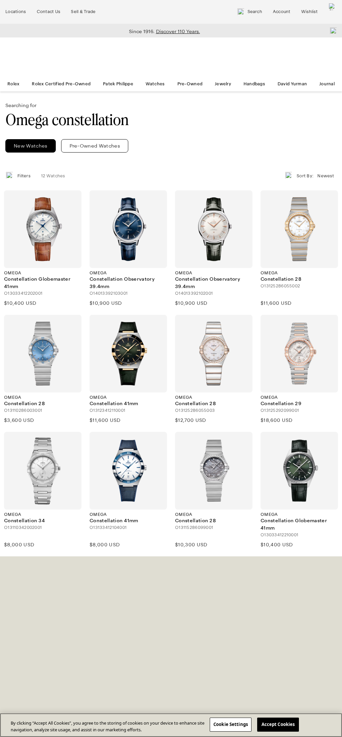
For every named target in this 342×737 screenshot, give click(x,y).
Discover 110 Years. (178, 31)
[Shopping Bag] (332, 12)
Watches (155, 84)
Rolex (13, 84)
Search (254, 11)
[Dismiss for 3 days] (331, 30)
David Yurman (292, 84)
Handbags (254, 84)
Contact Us (48, 11)
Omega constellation (67, 119)
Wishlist (309, 11)
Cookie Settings (230, 724)
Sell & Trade (83, 11)
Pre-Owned (190, 84)
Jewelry (223, 84)
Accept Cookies (278, 724)
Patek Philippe (118, 84)
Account (282, 11)
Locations (15, 11)
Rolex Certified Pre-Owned (61, 84)
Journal (327, 84)
